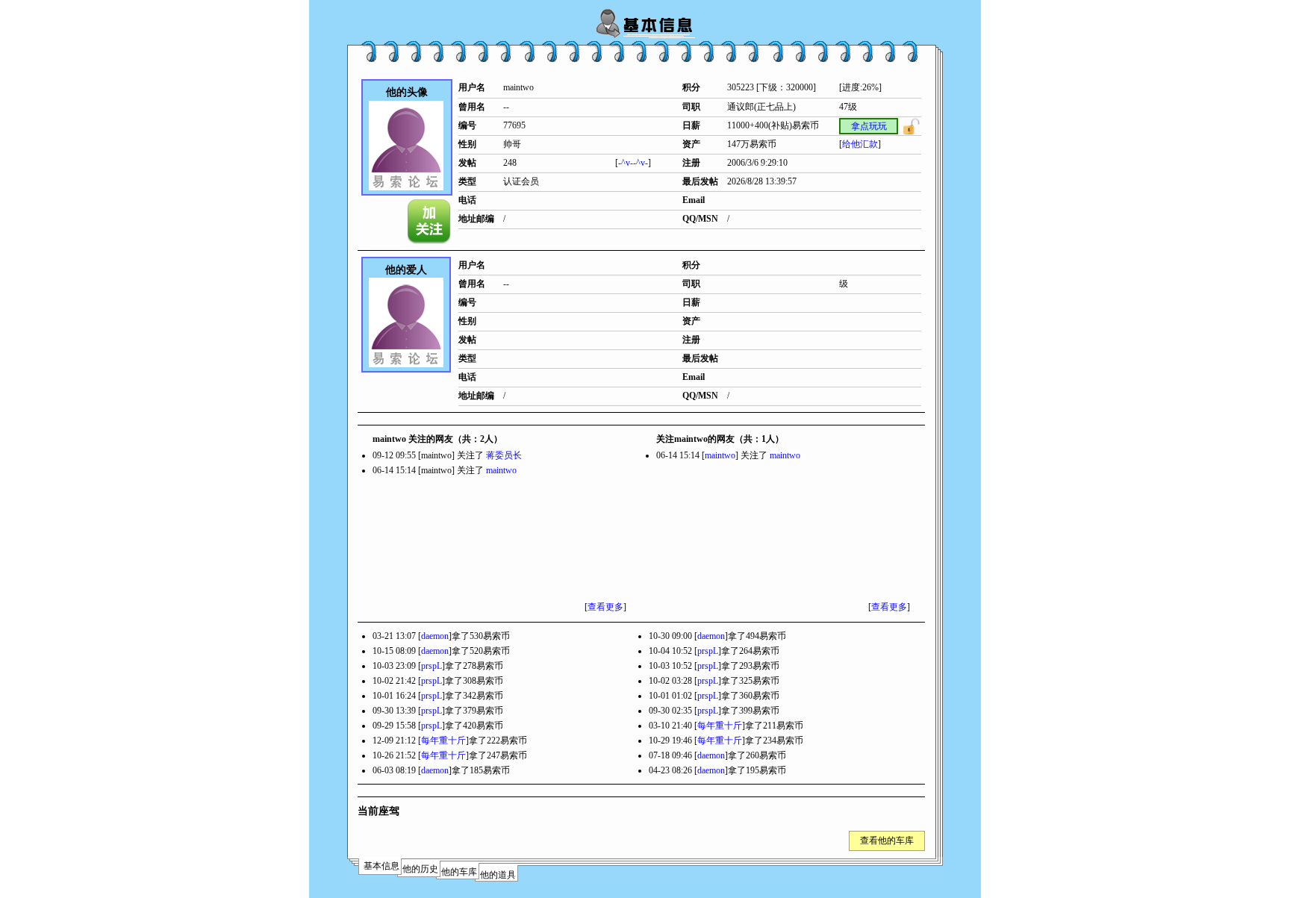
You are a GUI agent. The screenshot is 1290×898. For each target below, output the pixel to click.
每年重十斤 (719, 725)
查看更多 (605, 607)
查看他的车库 (887, 840)
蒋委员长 (504, 455)
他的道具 (498, 875)
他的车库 (459, 872)
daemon (435, 636)
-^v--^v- (633, 163)
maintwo (501, 470)
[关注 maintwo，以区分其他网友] (430, 221)
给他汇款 (860, 144)
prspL (707, 651)
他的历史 (420, 869)
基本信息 (381, 866)
